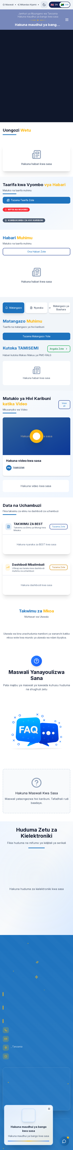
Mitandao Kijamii (28, 4)
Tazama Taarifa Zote (22, 200)
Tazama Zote (58, 526)
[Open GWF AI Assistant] (64, 1141)
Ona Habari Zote (36, 251)
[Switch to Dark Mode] (44, 4)
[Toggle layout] (49, 1109)
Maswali (9, 4)
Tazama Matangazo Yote (36, 336)
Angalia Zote (57, 348)
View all (64, 404)
